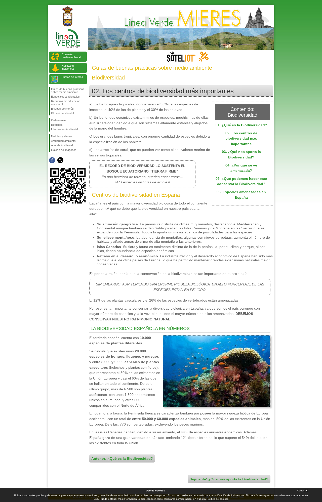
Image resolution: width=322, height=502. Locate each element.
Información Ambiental (64, 129)
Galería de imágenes (63, 149)
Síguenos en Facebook (52, 160)
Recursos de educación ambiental (65, 103)
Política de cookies (217, 498)
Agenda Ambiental (62, 145)
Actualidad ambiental (63, 140)
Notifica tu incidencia (68, 67)
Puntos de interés (72, 76)
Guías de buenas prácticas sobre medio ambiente (67, 91)
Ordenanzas (58, 120)
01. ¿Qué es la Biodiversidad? (241, 125)
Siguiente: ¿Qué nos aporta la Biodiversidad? (229, 479)
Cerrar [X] (302, 490)
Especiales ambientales (65, 96)
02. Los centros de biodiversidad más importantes (241, 138)
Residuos (57, 124)
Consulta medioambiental (71, 56)
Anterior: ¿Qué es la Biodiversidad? (122, 458)
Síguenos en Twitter (60, 160)
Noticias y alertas (61, 136)
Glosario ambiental (62, 113)
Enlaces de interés (62, 108)
